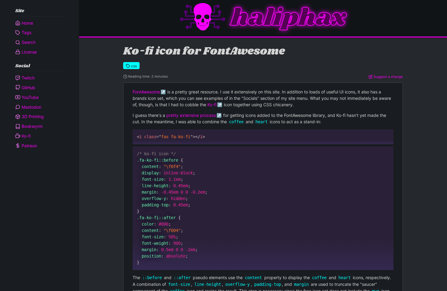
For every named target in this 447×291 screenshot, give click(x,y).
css (133, 66)
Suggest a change (387, 77)
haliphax (288, 18)
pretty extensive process (191, 115)
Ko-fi (212, 104)
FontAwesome (146, 91)
